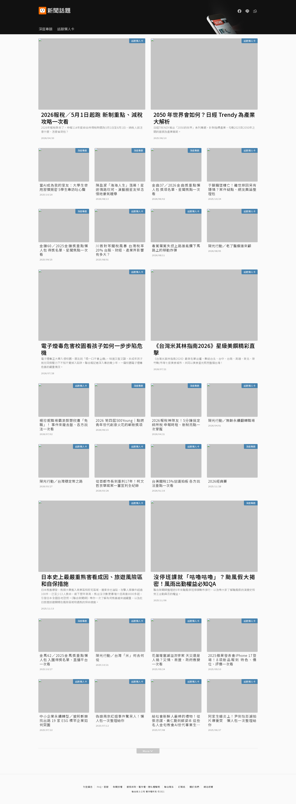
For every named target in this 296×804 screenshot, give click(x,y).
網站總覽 (208, 786)
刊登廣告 (88, 786)
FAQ (99, 786)
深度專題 (45, 28)
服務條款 (131, 786)
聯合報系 (169, 786)
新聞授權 (117, 786)
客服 (106, 786)
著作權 (142, 786)
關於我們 (194, 786)
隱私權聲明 (154, 786)
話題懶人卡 (65, 28)
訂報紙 (181, 786)
